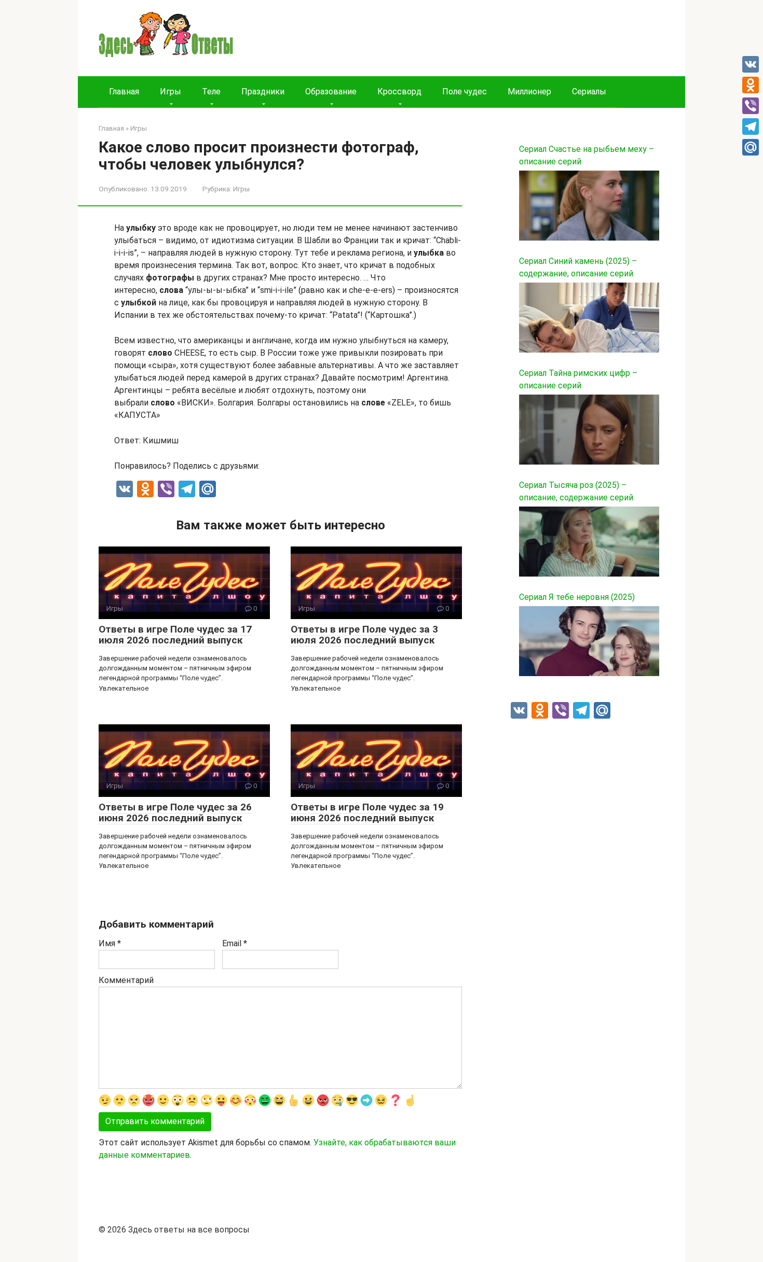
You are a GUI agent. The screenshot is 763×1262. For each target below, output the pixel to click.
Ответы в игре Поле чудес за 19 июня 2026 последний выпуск (367, 812)
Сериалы (589, 91)
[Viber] (750, 105)
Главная (124, 91)
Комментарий (126, 980)
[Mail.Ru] (750, 147)
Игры (170, 91)
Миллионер (529, 91)
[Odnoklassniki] (750, 85)
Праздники (262, 91)
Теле (211, 91)
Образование (331, 91)
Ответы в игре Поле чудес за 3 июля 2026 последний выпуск (364, 634)
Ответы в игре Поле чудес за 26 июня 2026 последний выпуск (175, 812)
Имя (110, 943)
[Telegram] (750, 126)
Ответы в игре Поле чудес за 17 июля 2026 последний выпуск (175, 634)
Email (234, 943)
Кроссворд (399, 91)
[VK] (750, 64)
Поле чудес (464, 91)
